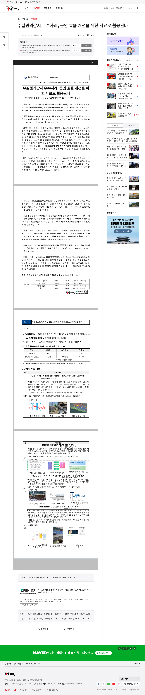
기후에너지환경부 (34, 35)
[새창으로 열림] (88, 35)
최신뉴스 (130, 125)
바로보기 (76, 45)
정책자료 (47, 8)
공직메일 (119, 8)
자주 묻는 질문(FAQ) (51, 690)
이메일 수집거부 (36, 690)
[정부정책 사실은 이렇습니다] (123, 50)
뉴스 (26, 8)
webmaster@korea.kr (73, 683)
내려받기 (86, 45)
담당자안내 (33, 605)
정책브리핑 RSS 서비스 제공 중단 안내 (27, 664)
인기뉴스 (115, 125)
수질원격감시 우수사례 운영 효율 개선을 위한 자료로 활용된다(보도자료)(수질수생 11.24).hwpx (46, 51)
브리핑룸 (36, 8)
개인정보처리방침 (10, 690)
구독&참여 (60, 8)
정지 (130, 648)
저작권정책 (24, 605)
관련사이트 (124, 678)
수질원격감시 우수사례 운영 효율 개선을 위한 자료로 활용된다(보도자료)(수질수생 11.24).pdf (46, 47)
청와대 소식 (108, 8)
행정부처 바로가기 (130, 684)
